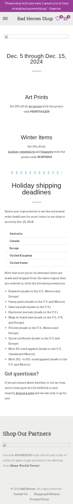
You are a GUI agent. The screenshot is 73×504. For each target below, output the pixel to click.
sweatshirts (27, 151)
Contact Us (20, 494)
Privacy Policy (39, 499)
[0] (58, 18)
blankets (47, 151)
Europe (14, 248)
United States (19, 263)
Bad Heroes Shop (35, 18)
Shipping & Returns (47, 494)
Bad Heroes (27, 489)
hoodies (13, 151)
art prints (35, 106)
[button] (36, 233)
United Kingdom (21, 255)
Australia (16, 233)
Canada (14, 241)
